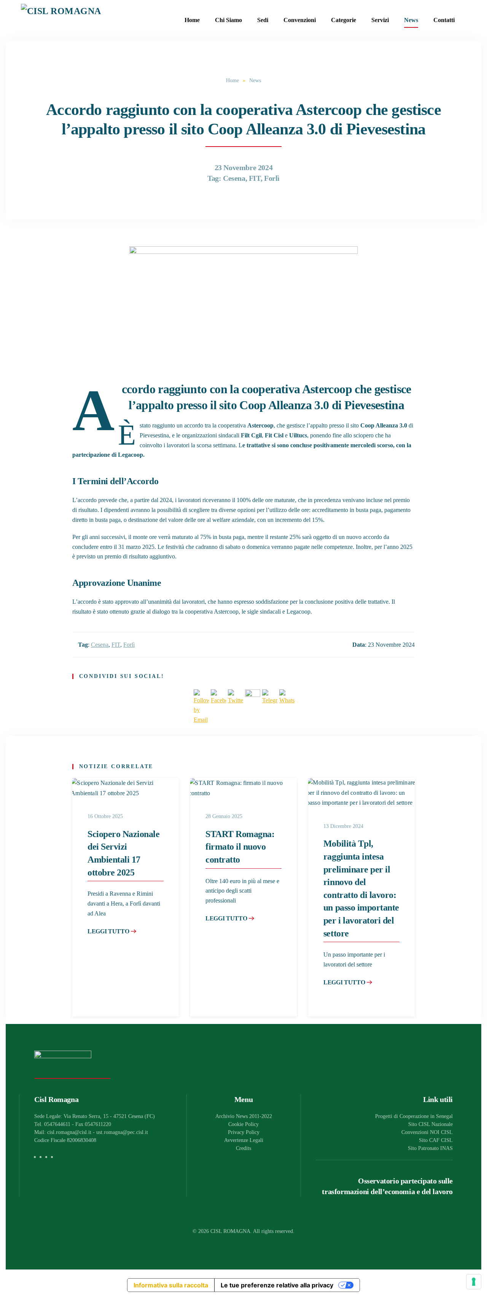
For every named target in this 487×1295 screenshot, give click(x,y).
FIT (255, 178)
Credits (243, 1148)
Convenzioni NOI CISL (427, 1132)
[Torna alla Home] (68, 20)
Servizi (380, 20)
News (411, 20)
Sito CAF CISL (436, 1140)
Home (192, 20)
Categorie (343, 20)
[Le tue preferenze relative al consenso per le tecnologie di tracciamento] (473, 1281)
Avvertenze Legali (243, 1140)
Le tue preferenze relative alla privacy (277, 1285)
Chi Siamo (228, 20)
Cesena (234, 178)
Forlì (272, 178)
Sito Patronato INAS (430, 1148)
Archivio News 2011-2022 (243, 1116)
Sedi (262, 20)
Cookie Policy (243, 1124)
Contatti (444, 20)
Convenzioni (299, 20)
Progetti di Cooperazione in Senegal (414, 1116)
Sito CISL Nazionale (430, 1124)
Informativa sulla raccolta (171, 1285)
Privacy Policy (243, 1132)
